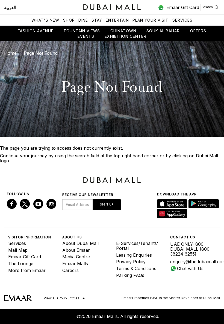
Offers (198, 30)
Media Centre (76, 256)
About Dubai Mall (80, 243)
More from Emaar (27, 270)
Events (86, 36)
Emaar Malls (75, 263)
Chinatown (123, 30)
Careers (70, 270)
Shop (69, 20)
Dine (83, 20)
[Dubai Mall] (112, 6)
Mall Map (18, 250)
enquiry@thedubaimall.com (193, 261)
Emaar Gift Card (24, 256)
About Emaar (76, 250)
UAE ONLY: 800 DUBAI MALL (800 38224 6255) (190, 249)
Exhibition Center (125, 36)
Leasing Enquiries (134, 255)
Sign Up (107, 204)
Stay (97, 20)
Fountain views (82, 30)
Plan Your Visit (150, 20)
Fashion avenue (36, 30)
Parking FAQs (130, 275)
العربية (10, 7)
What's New (45, 20)
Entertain (117, 20)
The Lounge (20, 263)
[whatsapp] (161, 7)
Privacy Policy (131, 261)
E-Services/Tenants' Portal (137, 246)
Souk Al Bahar (163, 30)
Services (182, 20)
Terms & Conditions (136, 268)
